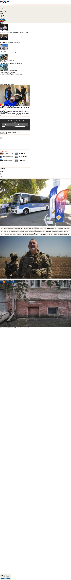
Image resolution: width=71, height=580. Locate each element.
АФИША (1, 7)
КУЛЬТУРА (1, 10)
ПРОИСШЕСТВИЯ (2, 15)
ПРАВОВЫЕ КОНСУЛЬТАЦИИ (3, 14)
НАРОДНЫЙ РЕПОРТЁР (3, 11)
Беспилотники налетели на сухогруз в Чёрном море (36, 231)
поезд (0, 133)
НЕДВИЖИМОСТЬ (2, 12)
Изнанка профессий (2, 23)
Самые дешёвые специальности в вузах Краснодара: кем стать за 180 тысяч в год (9, 52)
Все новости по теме (2, 41)
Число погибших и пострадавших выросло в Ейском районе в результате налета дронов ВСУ (40, 228)
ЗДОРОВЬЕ (1, 8)
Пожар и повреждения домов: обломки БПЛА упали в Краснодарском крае (7, 327)
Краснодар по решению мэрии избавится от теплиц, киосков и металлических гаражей (9, 231)
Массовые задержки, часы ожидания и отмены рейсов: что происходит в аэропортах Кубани (58, 228)
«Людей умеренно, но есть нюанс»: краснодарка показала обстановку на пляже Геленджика (49, 234)
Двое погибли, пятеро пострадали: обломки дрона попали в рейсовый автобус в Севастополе (22, 228)
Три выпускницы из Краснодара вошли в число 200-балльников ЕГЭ (7, 53)
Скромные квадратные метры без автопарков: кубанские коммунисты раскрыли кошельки (10, 42)
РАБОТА (4, 19)
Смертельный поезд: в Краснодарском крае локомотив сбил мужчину (8, 132)
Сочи (5, 133)
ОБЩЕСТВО (1, 13)
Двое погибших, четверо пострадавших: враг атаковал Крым (6, 234)
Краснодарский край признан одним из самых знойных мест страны (7, 228)
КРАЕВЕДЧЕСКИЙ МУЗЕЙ (3, 9)
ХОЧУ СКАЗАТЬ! (2, 18)
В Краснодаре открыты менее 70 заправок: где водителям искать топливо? (22, 327)
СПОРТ (1, 16)
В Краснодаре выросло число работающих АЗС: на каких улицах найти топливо (9, 73)
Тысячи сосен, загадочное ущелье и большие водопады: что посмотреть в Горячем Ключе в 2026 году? (11, 63)
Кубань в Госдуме (2, 33)
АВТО (0, 6)
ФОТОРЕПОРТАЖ (2, 17)
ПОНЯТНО (5, 578)
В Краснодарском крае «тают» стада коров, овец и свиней (63, 231)
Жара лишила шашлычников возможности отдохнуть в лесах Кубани (24, 231)
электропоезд (2, 133)
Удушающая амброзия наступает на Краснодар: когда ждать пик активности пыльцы (49, 231)
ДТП (6, 133)
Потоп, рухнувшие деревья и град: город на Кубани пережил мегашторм (31, 234)
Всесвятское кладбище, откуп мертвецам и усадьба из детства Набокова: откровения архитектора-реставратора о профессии (14, 32)
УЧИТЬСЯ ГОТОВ (4, 20)
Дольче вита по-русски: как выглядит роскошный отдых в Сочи (18, 234)
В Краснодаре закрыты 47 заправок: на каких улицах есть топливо (7, 72)
